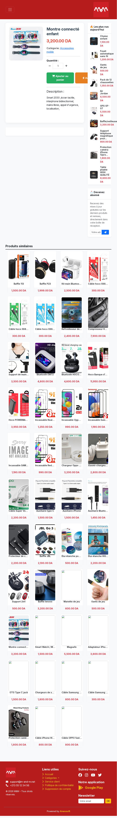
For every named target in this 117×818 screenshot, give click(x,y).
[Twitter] (100, 775)
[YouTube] (93, 775)
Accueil (48, 774)
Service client (52, 781)
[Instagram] (86, 775)
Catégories (50, 777)
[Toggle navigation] (10, 10)
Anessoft (65, 811)
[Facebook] (80, 775)
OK (108, 801)
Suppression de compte (57, 788)
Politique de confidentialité (59, 785)
